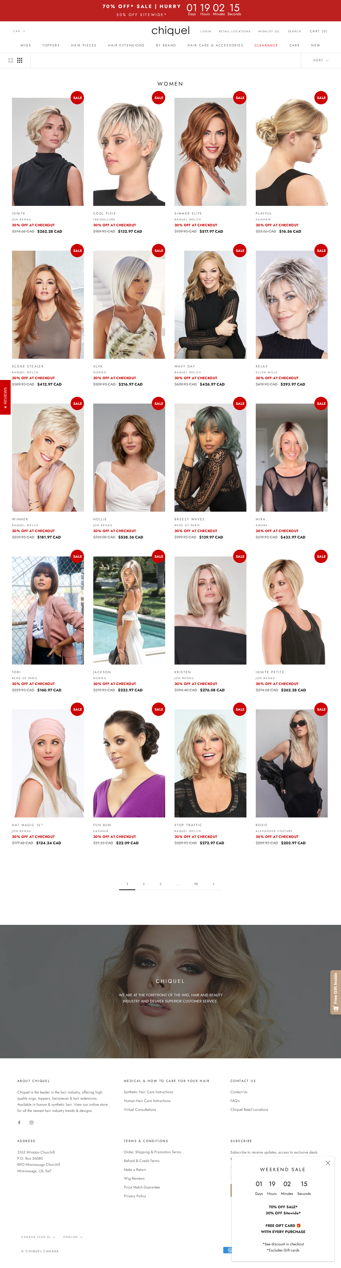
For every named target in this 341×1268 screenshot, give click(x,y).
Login (206, 31)
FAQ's (235, 1100)
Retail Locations (235, 31)
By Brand (166, 45)
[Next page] (213, 884)
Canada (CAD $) (36, 1237)
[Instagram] (31, 1122)
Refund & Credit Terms (142, 1160)
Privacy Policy (135, 1196)
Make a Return (135, 1169)
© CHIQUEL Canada (40, 1251)
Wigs (26, 45)
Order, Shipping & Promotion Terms (152, 1152)
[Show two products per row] (10, 60)
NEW (315, 45)
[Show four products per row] (19, 60)
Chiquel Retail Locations (249, 1109)
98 (196, 884)
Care (295, 45)
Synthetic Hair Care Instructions (148, 1092)
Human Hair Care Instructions (147, 1100)
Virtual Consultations (140, 1109)
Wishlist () (268, 31)
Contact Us (238, 1092)
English (70, 1237)
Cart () (319, 31)
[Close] (328, 1162)
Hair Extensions (126, 45)
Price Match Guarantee (142, 1187)
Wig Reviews (134, 1178)
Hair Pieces (84, 45)
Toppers (51, 45)
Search (294, 31)
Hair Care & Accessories (215, 45)
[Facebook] (19, 1122)
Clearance (266, 45)
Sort (319, 60)
